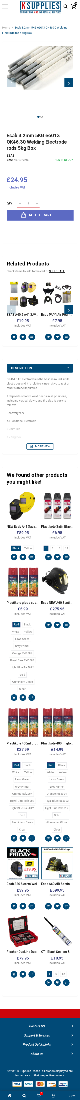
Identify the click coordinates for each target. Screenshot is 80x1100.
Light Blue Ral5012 (22, 667)
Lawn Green (22, 638)
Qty (9, 203)
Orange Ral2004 (22, 653)
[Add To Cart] (14, 337)
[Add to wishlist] (23, 337)
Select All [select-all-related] (57, 271)
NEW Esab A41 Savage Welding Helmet (35, 526)
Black (15, 548)
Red (16, 624)
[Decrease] (20, 204)
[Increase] (37, 204)
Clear (22, 688)
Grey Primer (22, 646)
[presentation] (11, 82)
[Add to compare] (31, 337)
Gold (22, 674)
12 (66, 548)
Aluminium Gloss (22, 681)
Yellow (28, 548)
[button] (38, 117)
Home (6, 27)
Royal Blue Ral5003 (22, 660)
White (15, 631)
